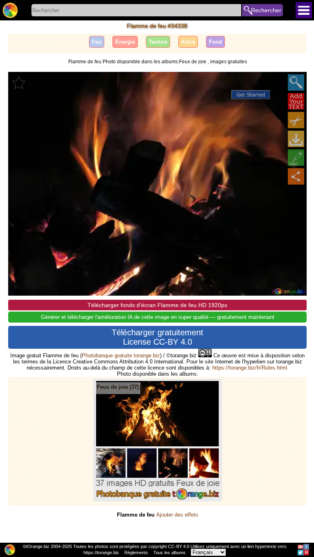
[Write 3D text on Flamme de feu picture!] (296, 101)
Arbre (188, 42)
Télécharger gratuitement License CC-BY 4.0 (157, 337)
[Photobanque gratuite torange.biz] (10, 10)
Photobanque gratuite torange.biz (121, 355)
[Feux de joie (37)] (157, 500)
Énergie (125, 42)
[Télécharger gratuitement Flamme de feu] (296, 139)
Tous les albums (169, 552)
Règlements (136, 552)
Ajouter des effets (177, 515)
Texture (158, 42)
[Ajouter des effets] (296, 157)
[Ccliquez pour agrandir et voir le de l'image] (296, 82)
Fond (215, 42)
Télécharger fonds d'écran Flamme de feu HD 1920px (157, 305)
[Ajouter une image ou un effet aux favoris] (19, 82)
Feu (96, 42)
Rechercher (266, 10)
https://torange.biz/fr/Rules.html (249, 368)
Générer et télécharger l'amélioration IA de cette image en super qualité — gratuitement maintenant (157, 317)
